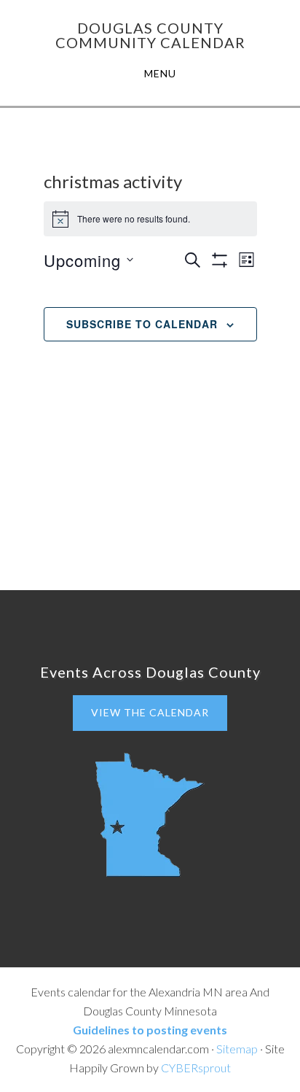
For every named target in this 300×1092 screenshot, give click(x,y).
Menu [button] (160, 73)
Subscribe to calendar (142, 324)
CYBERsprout (196, 1067)
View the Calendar (150, 712)
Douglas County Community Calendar (150, 35)
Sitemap (237, 1049)
